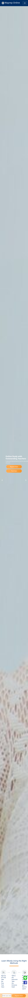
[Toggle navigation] (25, 3)
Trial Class (14, 471)
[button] (2, 480)
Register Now (14, 467)
